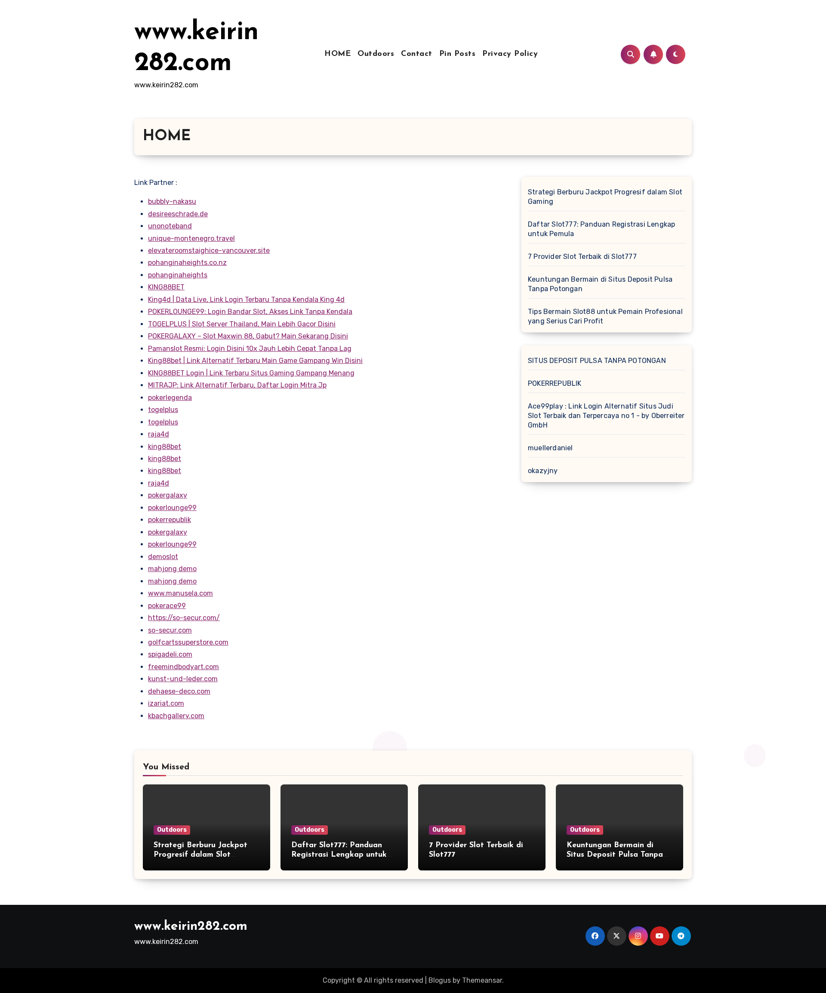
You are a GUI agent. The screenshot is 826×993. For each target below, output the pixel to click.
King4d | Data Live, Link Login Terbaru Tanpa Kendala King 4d (246, 299)
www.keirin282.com (190, 926)
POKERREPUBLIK (555, 383)
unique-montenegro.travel (191, 238)
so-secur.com (170, 630)
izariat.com (166, 703)
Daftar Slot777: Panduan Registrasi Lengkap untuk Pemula (601, 229)
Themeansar (482, 980)
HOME (337, 54)
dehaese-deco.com (179, 691)
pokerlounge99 (172, 508)
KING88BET (166, 287)
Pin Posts (457, 54)
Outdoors (376, 54)
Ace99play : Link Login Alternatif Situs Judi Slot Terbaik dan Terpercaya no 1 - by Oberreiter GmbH (606, 415)
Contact (416, 54)
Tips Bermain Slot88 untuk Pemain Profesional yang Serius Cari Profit (605, 316)
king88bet (164, 447)
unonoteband (170, 226)
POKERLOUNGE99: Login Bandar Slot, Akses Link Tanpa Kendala (250, 311)
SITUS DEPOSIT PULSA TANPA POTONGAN (597, 361)
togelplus (163, 410)
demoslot (163, 557)
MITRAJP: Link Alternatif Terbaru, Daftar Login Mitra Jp (237, 385)
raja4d (158, 434)
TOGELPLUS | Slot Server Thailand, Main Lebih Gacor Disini (242, 324)
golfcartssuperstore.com (188, 642)
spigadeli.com (170, 654)
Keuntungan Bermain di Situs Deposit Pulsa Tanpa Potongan (600, 284)
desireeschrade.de (178, 214)
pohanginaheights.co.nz (187, 262)
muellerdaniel (550, 448)
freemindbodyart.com (183, 667)
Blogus (439, 980)
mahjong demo (172, 569)
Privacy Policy (510, 54)
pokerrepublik (169, 520)
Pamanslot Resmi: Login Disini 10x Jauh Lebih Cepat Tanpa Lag (249, 348)
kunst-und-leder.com (183, 679)
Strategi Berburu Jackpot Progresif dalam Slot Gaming (605, 197)
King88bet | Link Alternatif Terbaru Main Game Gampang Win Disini (255, 361)
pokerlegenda (170, 398)
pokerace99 (167, 606)
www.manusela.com (180, 593)
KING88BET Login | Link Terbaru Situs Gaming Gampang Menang (251, 373)
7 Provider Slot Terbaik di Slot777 (582, 256)
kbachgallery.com (176, 716)
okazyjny (543, 471)
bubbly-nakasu (172, 201)
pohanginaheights (177, 275)
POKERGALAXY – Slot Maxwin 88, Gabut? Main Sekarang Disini (248, 336)
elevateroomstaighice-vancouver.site (209, 250)
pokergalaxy (167, 495)
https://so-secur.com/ (184, 618)
